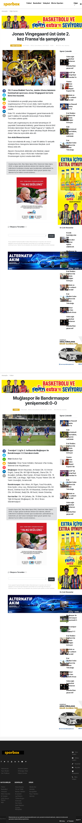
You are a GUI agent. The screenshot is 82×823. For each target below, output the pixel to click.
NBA (2, 802)
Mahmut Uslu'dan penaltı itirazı (71, 310)
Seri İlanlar (18, 803)
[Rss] (19, 761)
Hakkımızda (4, 768)
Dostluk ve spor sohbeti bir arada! (71, 97)
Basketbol (37, 3)
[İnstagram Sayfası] (9, 761)
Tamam (71, 821)
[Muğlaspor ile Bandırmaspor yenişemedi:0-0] (29, 430)
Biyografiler (33, 791)
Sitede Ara (32, 787)
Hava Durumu (19, 787)
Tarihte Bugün (19, 798)
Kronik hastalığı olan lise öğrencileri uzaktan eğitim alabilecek (71, 240)
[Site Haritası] (23, 761)
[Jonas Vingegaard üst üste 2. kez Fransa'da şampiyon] (29, 67)
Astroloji (31, 796)
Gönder (51, 236)
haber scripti (4, 821)
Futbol (29, 3)
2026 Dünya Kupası (5, 799)
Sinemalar (18, 801)
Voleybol (46, 3)
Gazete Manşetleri (18, 808)
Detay (63, 821)
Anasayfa (5, 11)
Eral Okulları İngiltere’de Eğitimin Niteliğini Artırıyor (70, 117)
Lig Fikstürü (18, 796)
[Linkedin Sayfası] (16, 761)
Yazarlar (77, 764)
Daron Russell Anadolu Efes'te (71, 106)
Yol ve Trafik (19, 789)
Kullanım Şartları (23, 768)
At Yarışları (4, 796)
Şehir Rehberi (19, 805)
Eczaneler (18, 794)
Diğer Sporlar (14, 11)
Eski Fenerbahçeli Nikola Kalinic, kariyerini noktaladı (71, 131)
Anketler (32, 789)
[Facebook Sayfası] (2, 761)
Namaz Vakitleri (20, 791)
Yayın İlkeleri (5, 771)
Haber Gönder (22, 773)
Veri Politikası (5, 773)
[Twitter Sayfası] (5, 761)
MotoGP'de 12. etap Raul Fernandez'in (71, 75)
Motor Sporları (57, 3)
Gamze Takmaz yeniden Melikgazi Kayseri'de (70, 86)
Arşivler (77, 767)
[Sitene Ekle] (26, 761)
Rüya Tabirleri (33, 794)
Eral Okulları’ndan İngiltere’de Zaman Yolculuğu (71, 145)
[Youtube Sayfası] (12, 761)
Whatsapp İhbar (23, 771)
